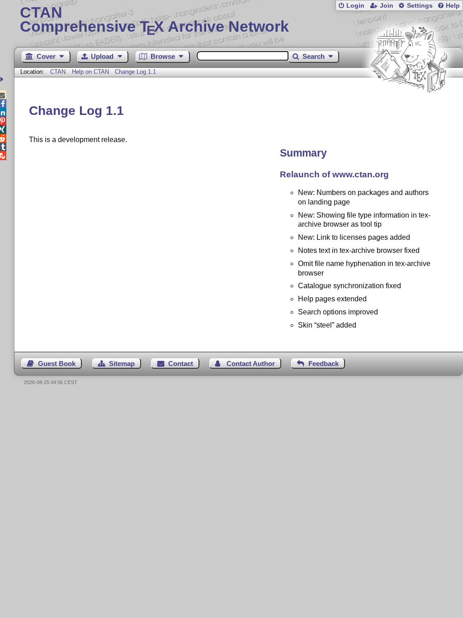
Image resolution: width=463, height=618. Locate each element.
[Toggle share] (2, 79)
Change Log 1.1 (135, 71)
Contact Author (251, 363)
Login (355, 5)
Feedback (323, 363)
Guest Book (57, 363)
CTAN (58, 71)
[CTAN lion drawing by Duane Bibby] (408, 110)
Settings (420, 5)
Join (386, 5)
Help (453, 5)
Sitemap (122, 363)
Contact (180, 363)
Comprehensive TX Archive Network (154, 20)
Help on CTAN (90, 71)
